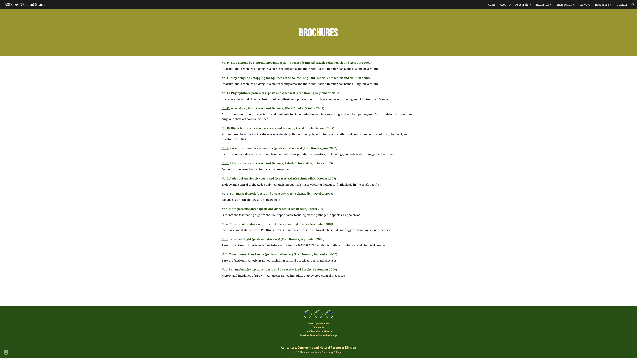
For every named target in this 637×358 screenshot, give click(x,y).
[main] (319, 33)
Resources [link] (602, 4)
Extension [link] (542, 4)
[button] (633, 5)
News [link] (583, 4)
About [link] (503, 4)
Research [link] (521, 4)
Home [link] (491, 4)
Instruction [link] (564, 4)
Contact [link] (622, 4)
